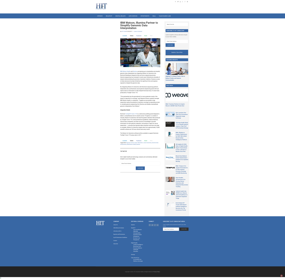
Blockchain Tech (137, 246)
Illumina (135, 71)
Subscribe (115, 243)
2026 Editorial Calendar (118, 228)
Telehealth (135, 249)
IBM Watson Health (125, 71)
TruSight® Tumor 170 (131, 114)
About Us (115, 224)
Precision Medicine (137, 248)
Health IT (133, 228)
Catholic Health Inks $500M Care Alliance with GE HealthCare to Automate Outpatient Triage (181, 195)
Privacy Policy (156, 271)
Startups (133, 254)
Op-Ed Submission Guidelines (120, 237)
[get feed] (176, 2)
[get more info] (188, 2)
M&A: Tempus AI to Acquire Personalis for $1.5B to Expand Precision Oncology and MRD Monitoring (182, 169)
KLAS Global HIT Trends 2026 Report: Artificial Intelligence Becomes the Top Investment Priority (181, 206)
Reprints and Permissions (119, 234)
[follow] (178, 2)
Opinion (133, 224)
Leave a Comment (138, 31)
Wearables (135, 251)
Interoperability (136, 233)
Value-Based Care (135, 257)
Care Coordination (137, 229)
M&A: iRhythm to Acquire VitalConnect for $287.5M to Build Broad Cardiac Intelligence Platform (181, 136)
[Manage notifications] (281, 276)
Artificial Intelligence (138, 244)
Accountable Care (137, 259)
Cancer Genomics (147, 142)
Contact (115, 240)
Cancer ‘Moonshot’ (138, 142)
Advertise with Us (117, 231)
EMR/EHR (135, 231)
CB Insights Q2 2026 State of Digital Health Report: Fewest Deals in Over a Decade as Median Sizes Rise (181, 148)
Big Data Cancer (130, 142)
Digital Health (134, 243)
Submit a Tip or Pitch (176, 52)
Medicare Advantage (138, 261)
